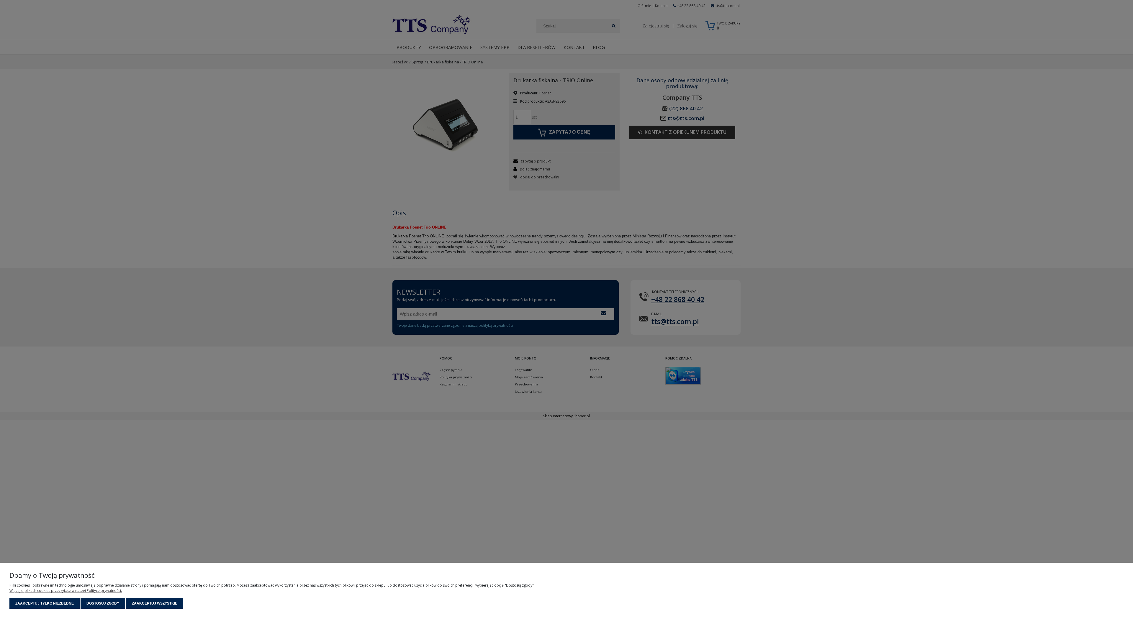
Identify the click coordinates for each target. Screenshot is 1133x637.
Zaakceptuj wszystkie (154, 603)
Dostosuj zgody (102, 603)
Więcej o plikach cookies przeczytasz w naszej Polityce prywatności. (65, 590)
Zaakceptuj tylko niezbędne (44, 603)
